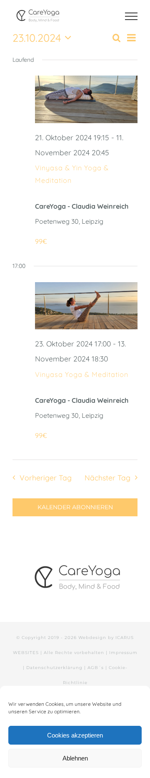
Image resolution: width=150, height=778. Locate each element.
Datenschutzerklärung (54, 667)
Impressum (123, 652)
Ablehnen (75, 758)
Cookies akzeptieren (75, 735)
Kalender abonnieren (75, 507)
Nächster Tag (107, 477)
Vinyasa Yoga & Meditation (81, 374)
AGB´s (96, 667)
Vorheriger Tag (45, 477)
